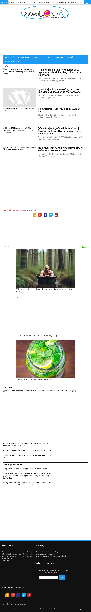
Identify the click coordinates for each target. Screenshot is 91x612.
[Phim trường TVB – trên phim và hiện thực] (19, 117)
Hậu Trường (23, 57)
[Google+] (40, 215)
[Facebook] (45, 215)
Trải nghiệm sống (12, 61)
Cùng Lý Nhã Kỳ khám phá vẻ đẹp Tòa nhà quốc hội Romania (25, 469)
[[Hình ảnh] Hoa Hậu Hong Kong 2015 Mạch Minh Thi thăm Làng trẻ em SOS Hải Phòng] (19, 77)
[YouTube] (56, 215)
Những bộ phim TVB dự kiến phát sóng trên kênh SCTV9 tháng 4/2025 (56, 3)
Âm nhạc (59, 57)
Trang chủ (9, 57)
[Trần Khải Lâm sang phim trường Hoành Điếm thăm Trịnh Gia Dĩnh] (19, 156)
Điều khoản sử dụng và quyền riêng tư (76, 609)
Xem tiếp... (6, 560)
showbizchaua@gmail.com (45, 554)
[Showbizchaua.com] (45, 12)
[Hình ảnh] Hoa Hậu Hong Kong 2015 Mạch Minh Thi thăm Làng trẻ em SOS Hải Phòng (59, 72)
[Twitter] (51, 215)
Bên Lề (70, 57)
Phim (48, 57)
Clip (80, 57)
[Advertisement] (45, 37)
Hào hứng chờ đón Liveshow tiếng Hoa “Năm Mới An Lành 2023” (27, 450)
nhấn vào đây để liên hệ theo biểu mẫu (53, 556)
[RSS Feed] (34, 215)
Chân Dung (37, 57)
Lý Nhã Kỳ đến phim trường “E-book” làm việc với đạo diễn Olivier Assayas (59, 90)
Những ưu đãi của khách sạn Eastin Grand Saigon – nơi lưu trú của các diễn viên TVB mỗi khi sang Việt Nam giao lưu (27, 483)
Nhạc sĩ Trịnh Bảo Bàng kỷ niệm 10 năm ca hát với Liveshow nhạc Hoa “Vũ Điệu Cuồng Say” (25, 444)
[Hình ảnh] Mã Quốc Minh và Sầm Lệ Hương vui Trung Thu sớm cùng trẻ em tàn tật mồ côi (60, 131)
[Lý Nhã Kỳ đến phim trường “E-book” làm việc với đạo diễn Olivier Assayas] (19, 97)
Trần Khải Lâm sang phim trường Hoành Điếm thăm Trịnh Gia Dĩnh (60, 149)
